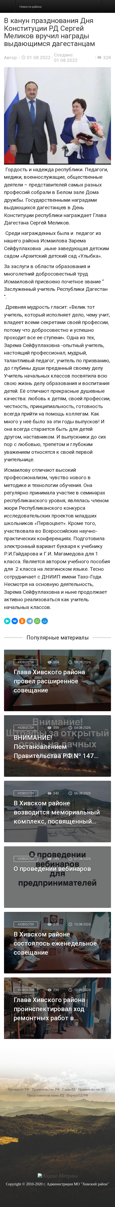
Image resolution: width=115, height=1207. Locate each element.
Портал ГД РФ (77, 1095)
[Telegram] (29, 621)
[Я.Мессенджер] (7, 621)
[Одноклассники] (22, 621)
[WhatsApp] (37, 621)
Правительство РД (91, 1089)
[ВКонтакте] (14, 621)
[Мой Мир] (44, 621)
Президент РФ (18, 1089)
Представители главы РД (45, 1095)
